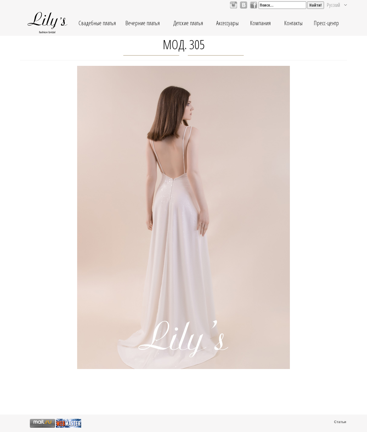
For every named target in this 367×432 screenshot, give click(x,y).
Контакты (293, 23)
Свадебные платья (97, 23)
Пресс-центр (326, 23)
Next (297, 230)
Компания (260, 23)
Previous (69, 230)
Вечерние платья (142, 23)
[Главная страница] (47, 23)
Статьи (340, 422)
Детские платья (188, 23)
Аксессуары (227, 23)
